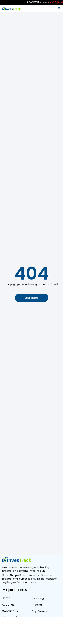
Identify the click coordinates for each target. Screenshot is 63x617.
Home (6, 598)
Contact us (10, 611)
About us (8, 605)
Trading (37, 604)
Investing (38, 598)
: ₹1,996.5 (37, 2)
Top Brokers (39, 611)
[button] (59, 8)
